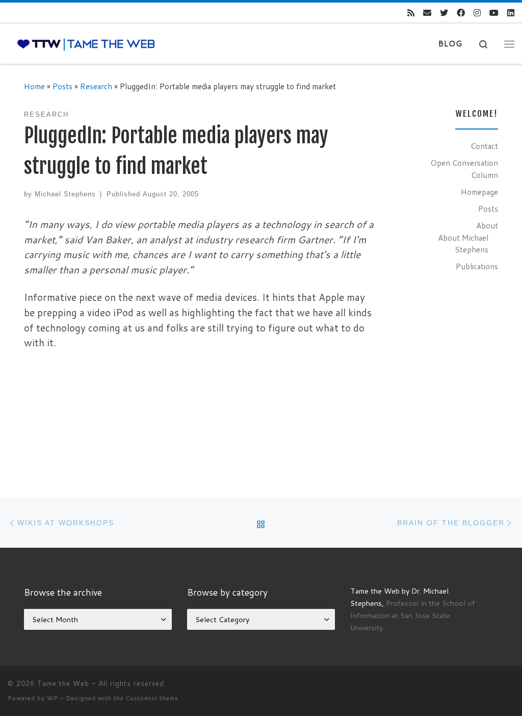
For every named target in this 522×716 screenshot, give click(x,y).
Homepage (479, 191)
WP (52, 698)
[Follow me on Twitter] (444, 13)
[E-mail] (427, 13)
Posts (62, 86)
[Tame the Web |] (86, 43)
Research (96, 86)
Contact (484, 145)
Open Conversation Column (464, 169)
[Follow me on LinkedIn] (510, 13)
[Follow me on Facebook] (461, 13)
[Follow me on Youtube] (494, 13)
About (487, 225)
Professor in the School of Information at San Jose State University (412, 615)
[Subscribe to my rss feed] (410, 13)
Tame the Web (63, 683)
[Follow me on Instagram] (477, 13)
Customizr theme (152, 698)
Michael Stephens (65, 194)
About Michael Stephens (463, 243)
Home (34, 86)
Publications (477, 266)
